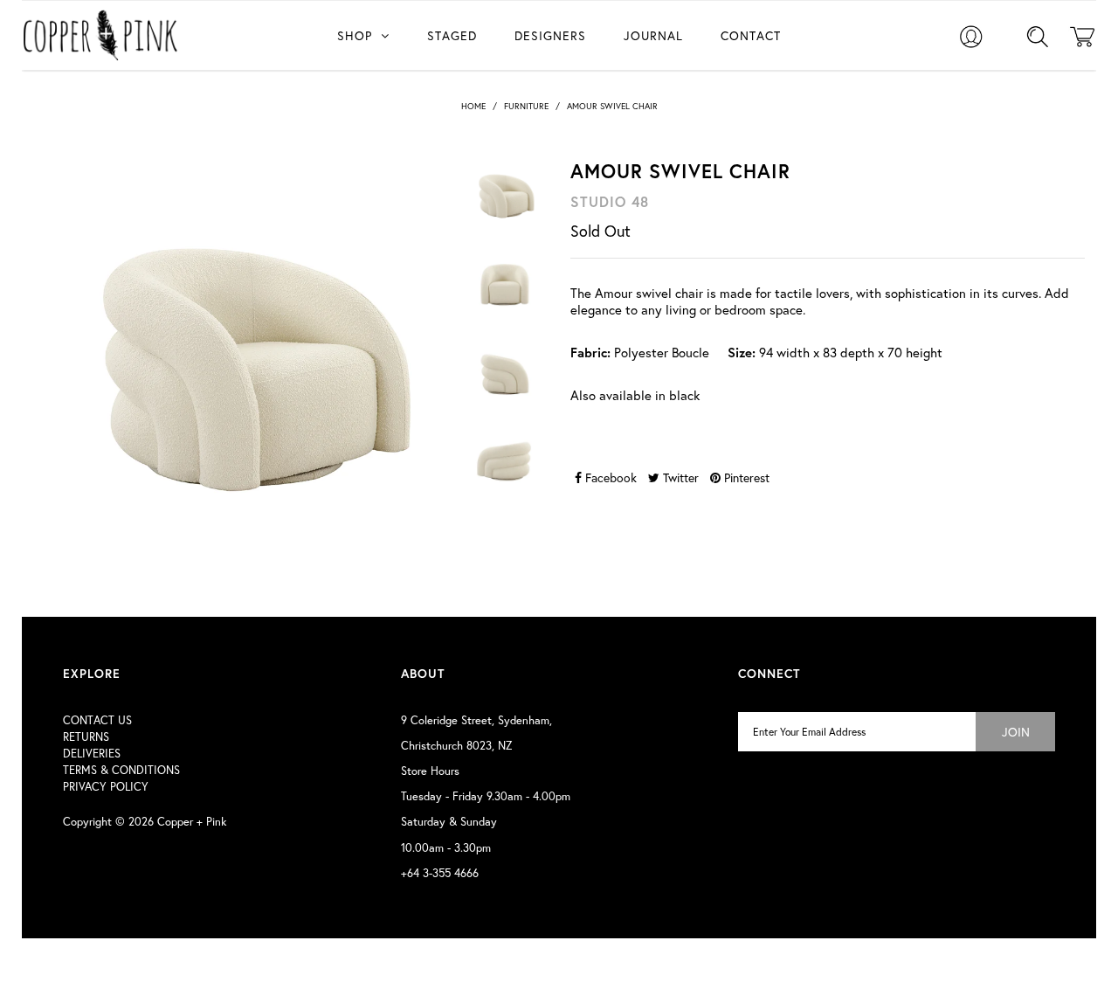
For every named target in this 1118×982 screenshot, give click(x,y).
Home (473, 106)
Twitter (679, 477)
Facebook (609, 477)
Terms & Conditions (121, 770)
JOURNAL (653, 35)
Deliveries (92, 753)
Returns (86, 737)
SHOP (354, 35)
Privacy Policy (105, 786)
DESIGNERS (550, 35)
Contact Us (97, 720)
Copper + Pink (191, 821)
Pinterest (745, 477)
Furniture (526, 106)
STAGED (452, 35)
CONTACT (751, 35)
